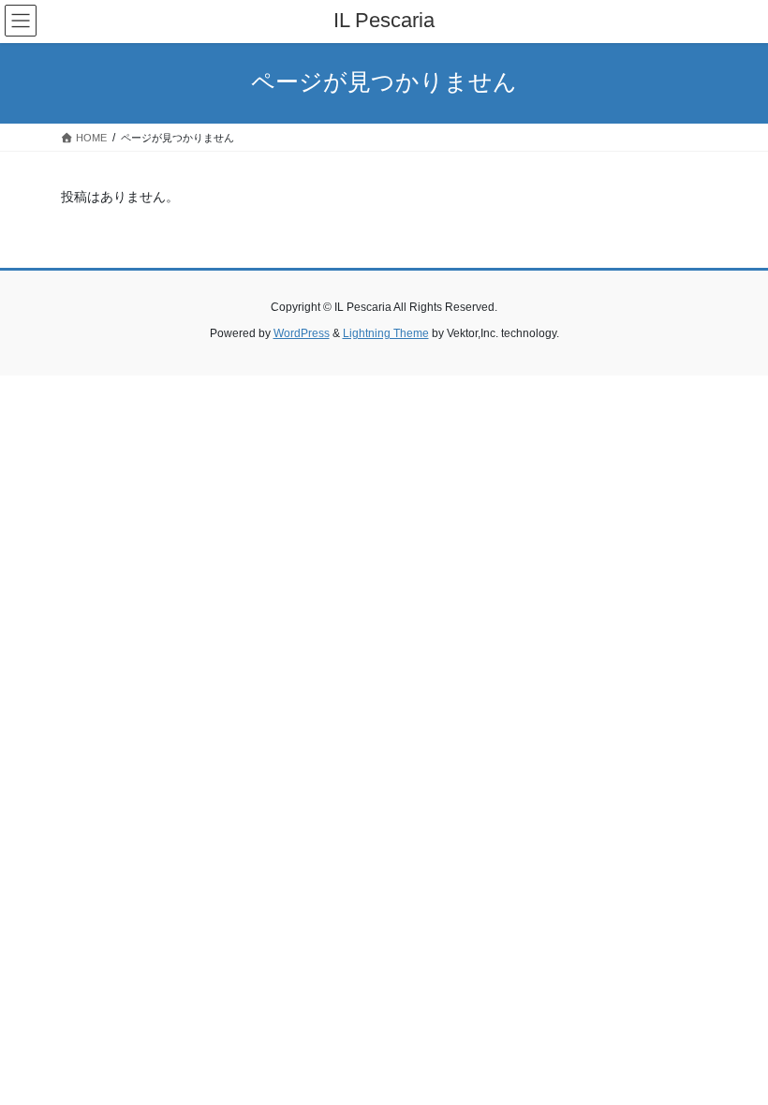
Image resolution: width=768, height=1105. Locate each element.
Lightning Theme (386, 333)
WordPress (301, 333)
